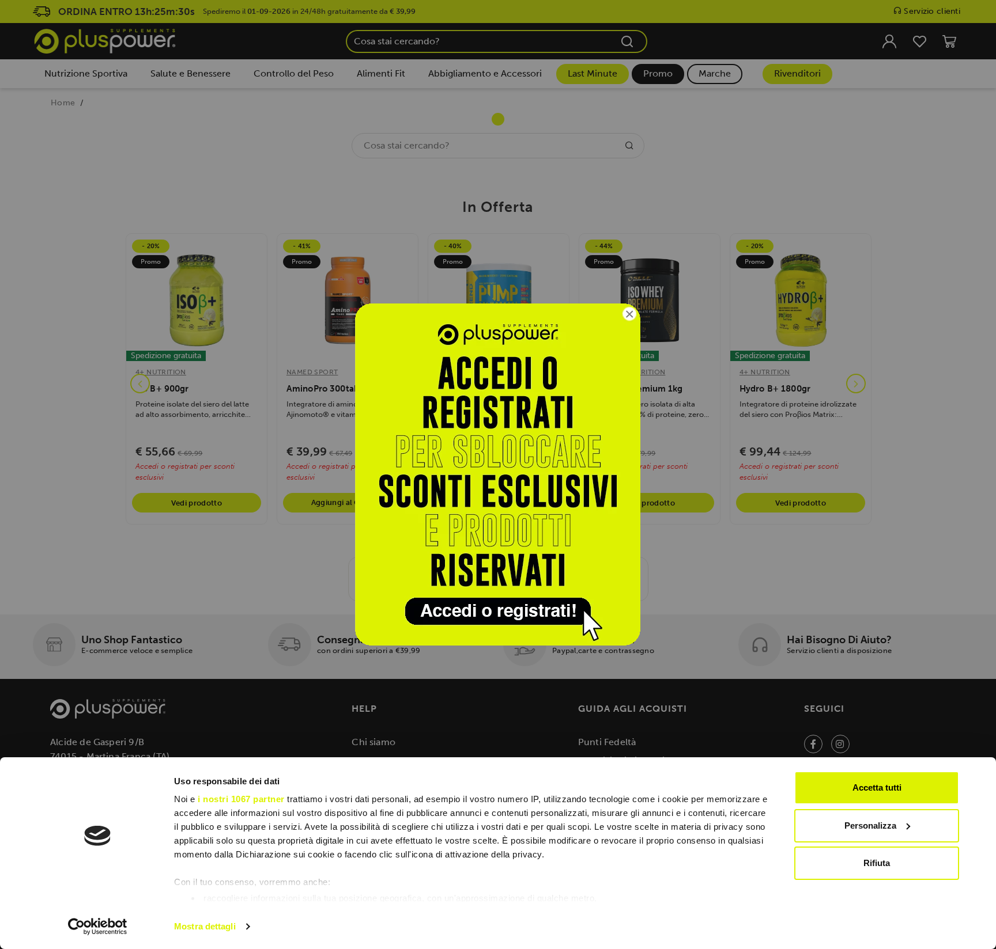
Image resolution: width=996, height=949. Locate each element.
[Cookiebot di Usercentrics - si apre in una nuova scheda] (97, 926)
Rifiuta (876, 863)
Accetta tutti (876, 787)
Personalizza (870, 825)
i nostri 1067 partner (241, 799)
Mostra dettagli (205, 926)
